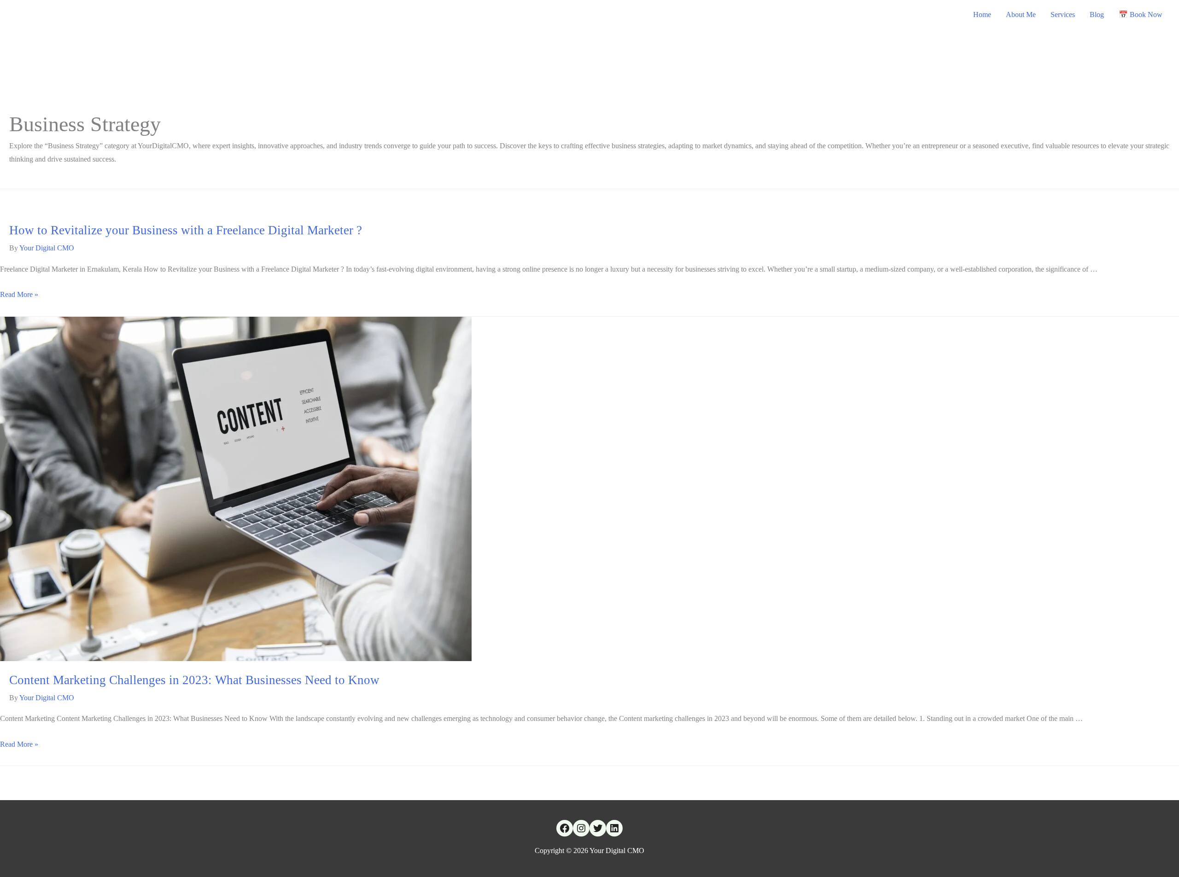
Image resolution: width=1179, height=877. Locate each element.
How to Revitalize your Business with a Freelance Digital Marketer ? (185, 230)
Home (982, 14)
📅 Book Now (1140, 14)
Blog (1097, 14)
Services (1063, 14)
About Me (1021, 14)
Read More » (19, 294)
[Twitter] (598, 828)
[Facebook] (564, 828)
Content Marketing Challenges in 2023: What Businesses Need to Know (194, 680)
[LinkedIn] (614, 828)
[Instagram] (581, 828)
